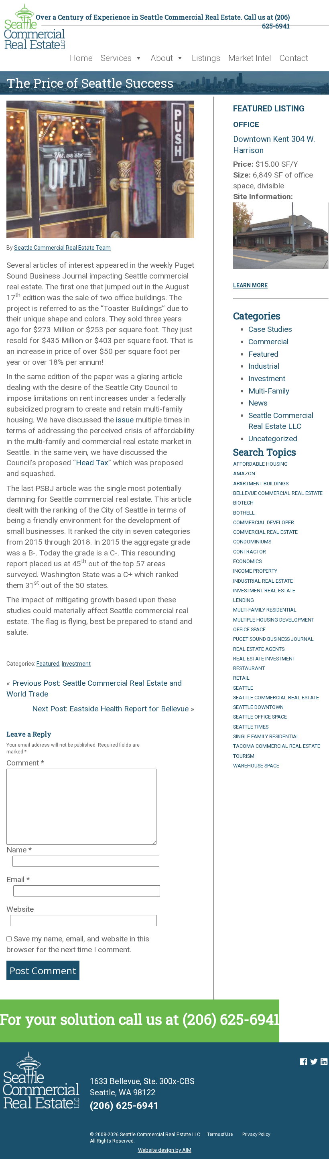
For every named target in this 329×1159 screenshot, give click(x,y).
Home (81, 58)
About (161, 58)
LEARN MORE (250, 285)
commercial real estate (265, 532)
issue (125, 419)
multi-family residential (265, 610)
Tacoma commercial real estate (276, 746)
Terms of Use (220, 1134)
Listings (206, 58)
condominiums (252, 542)
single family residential (266, 736)
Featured (48, 663)
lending (243, 600)
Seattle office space (260, 717)
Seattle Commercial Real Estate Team (62, 247)
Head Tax (92, 462)
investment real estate (264, 591)
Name (19, 849)
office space (249, 629)
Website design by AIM (164, 1150)
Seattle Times (250, 727)
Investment (76, 663)
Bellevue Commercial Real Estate (278, 493)
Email (18, 879)
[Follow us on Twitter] (313, 1061)
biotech (243, 503)
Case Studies (270, 329)
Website (20, 909)
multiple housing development (273, 620)
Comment (25, 762)
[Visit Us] (303, 1061)
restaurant (249, 668)
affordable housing (260, 464)
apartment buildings (260, 484)
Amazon (244, 473)
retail (241, 678)
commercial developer (263, 522)
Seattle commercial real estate (276, 698)
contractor (249, 552)
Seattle (243, 688)
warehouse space (256, 766)
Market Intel (249, 58)
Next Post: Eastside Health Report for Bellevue (110, 708)
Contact (293, 58)
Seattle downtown (258, 707)
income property (255, 571)
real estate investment (264, 659)
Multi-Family (268, 391)
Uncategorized (272, 438)
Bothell (244, 513)
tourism (243, 756)
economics (247, 561)
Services (116, 58)
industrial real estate (263, 581)
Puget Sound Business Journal (273, 639)
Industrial (263, 366)
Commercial (268, 341)
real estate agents (258, 649)
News (258, 403)
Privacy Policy (256, 1134)
